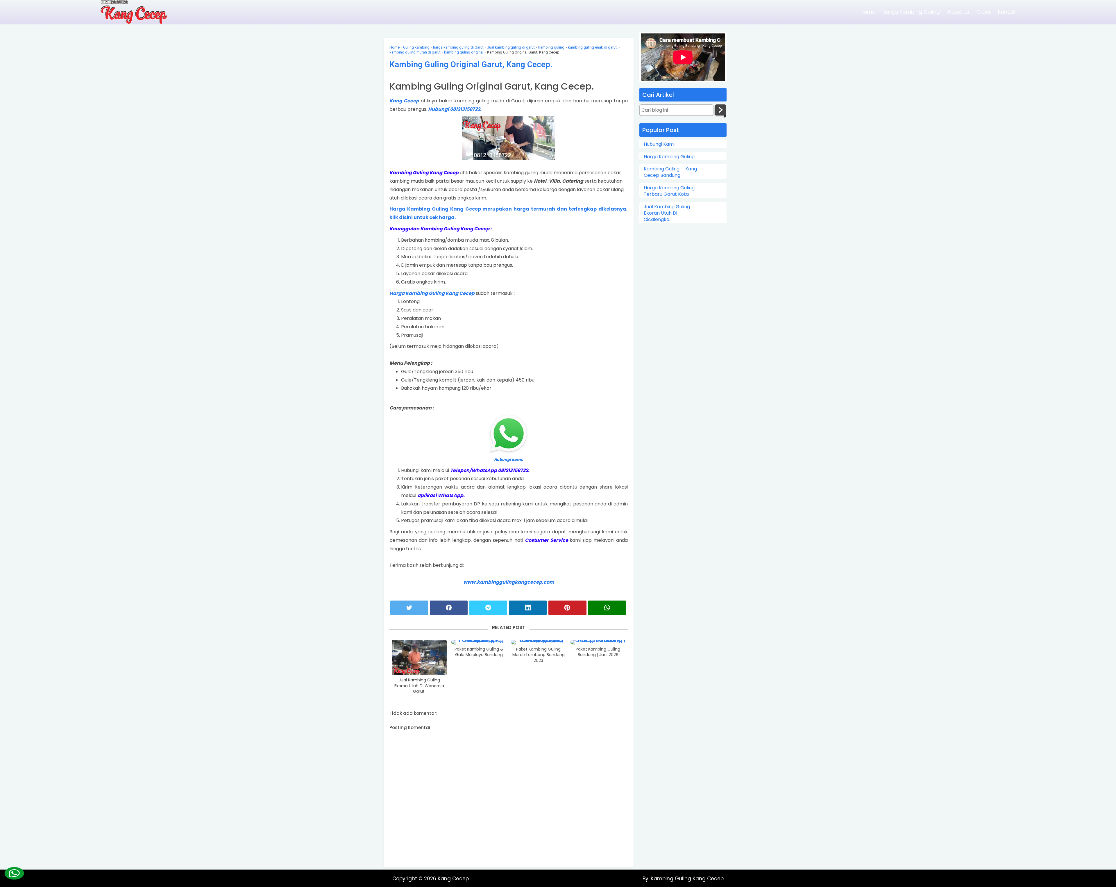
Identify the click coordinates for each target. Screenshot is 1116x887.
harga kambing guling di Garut (458, 47)
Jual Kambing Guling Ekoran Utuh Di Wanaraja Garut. (419, 685)
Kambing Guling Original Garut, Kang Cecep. (470, 64)
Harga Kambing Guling (911, 11)
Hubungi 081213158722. (454, 109)
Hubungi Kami (659, 144)
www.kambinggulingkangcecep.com (508, 582)
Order (984, 11)
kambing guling (551, 47)
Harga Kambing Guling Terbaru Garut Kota (669, 191)
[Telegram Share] (488, 608)
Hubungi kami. (508, 459)
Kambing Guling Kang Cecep (686, 878)
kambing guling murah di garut (415, 52)
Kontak (1006, 11)
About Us (958, 11)
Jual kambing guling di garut (511, 47)
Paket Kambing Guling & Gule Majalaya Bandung (479, 652)
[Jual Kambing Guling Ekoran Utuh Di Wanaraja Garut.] (419, 657)
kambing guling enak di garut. (593, 47)
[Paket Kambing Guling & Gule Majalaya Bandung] (479, 642)
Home (868, 11)
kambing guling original (464, 52)
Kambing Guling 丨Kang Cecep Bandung (670, 172)
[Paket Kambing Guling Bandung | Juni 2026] (598, 642)
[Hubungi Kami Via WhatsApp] (14, 873)
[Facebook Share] (448, 608)
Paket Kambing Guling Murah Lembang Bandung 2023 (538, 654)
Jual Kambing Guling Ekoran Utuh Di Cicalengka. (667, 213)
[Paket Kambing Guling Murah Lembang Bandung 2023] (538, 642)
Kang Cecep (404, 100)
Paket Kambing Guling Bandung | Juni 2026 (598, 652)
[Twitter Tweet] (409, 608)
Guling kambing (416, 47)
